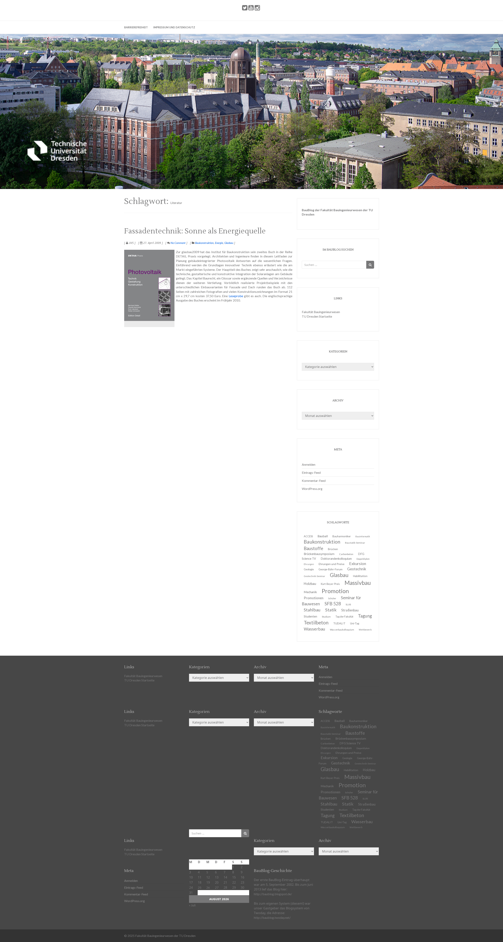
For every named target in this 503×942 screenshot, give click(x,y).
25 (199, 887)
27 (216, 887)
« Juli (192, 905)
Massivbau (357, 582)
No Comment (177, 242)
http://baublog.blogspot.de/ (273, 894)
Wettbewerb (365, 629)
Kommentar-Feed (314, 480)
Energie (219, 242)
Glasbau (228, 242)
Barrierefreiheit (136, 27)
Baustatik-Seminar (355, 542)
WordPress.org (312, 488)
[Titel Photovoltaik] (149, 285)
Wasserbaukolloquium (342, 629)
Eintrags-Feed (311, 472)
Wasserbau (314, 628)
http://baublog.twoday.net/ (272, 917)
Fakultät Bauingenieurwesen (321, 312)
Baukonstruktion (204, 242)
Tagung (365, 615)
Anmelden (308, 464)
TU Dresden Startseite (317, 316)
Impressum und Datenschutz (174, 27)
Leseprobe (236, 296)
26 (208, 887)
